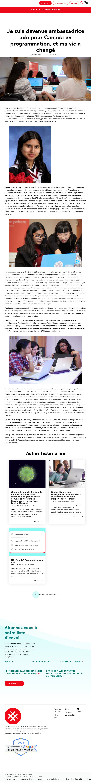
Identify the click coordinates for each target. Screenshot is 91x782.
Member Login (60, 3)
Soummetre (14, 683)
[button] (25, 672)
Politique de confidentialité (73, 779)
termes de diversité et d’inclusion (48, 779)
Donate (74, 3)
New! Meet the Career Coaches (45, 10)
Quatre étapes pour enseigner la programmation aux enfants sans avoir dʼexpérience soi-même (66, 495)
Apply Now (45, 3)
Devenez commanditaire (70, 714)
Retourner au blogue (45, 595)
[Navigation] (86, 3)
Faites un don (57, 716)
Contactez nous (10, 779)
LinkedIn (80, 711)
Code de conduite (26, 779)
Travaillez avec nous (57, 710)
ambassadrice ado (23, 121)
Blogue (67, 709)
